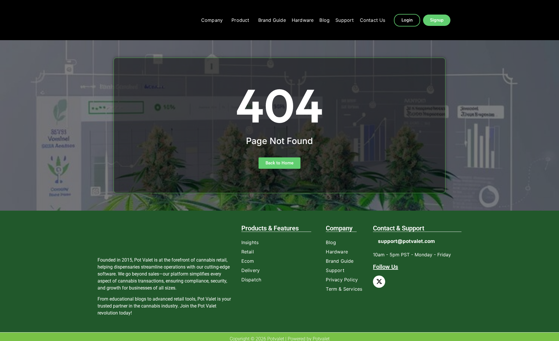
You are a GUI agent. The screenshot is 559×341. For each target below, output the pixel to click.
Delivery (250, 270)
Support (344, 20)
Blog (324, 20)
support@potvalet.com (406, 241)
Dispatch (251, 280)
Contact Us (372, 20)
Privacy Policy (342, 280)
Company (212, 20)
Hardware (303, 20)
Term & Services (344, 289)
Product (240, 20)
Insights (250, 242)
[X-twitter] (379, 282)
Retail (247, 252)
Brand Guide (272, 20)
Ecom (247, 261)
